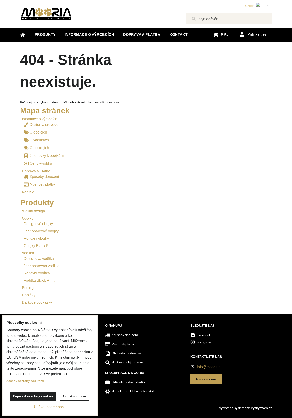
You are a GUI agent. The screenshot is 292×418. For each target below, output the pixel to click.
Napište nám (206, 379)
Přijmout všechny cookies (33, 396)
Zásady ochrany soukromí (25, 381)
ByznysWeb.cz (261, 408)
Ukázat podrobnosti (49, 407)
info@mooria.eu (210, 367)
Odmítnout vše (74, 396)
